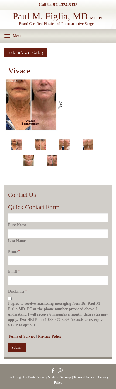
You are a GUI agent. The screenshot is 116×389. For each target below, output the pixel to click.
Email (14, 271)
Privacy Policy (50, 336)
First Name (17, 225)
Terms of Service (21, 336)
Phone (14, 252)
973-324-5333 (65, 4)
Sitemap (65, 377)
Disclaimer (17, 291)
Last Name (17, 241)
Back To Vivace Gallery (25, 53)
